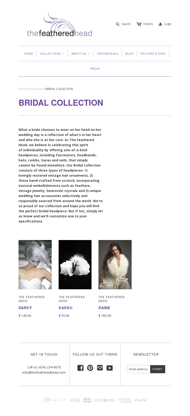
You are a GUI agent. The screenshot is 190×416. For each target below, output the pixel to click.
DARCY (25, 307)
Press (95, 68)
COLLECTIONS (52, 53)
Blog (129, 53)
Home (28, 53)
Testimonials (107, 53)
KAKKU (66, 307)
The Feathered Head (32, 299)
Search (126, 24)
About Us (80, 53)
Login (164, 24)
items (148, 24)
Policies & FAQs (153, 53)
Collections (36, 89)
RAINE (104, 307)
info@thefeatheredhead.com (44, 372)
